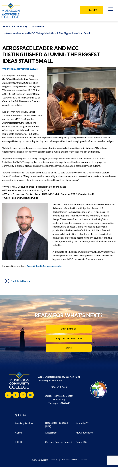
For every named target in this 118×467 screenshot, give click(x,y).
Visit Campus (68, 329)
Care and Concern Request (58, 442)
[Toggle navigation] (110, 9)
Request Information (68, 338)
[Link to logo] (99, 389)
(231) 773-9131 (71, 376)
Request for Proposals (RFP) (56, 424)
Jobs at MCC (82, 423)
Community (21, 26)
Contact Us (81, 442)
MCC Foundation (84, 432)
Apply (68, 348)
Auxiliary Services (24, 423)
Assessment (51, 432)
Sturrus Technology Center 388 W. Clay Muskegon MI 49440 (59, 399)
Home (6, 26)
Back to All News (20, 280)
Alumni (18, 432)
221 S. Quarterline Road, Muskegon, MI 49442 (50, 378)
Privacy (54, 460)
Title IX (19, 442)
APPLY (93, 10)
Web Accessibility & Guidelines (74, 460)
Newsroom (38, 26)
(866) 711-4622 (59, 386)
